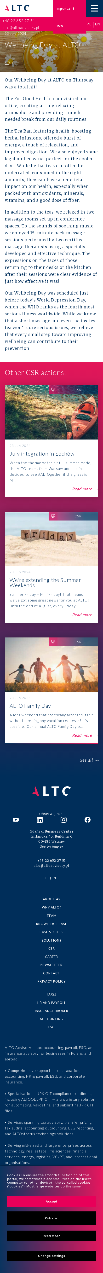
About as (51, 899)
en (98, 24)
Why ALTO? (51, 907)
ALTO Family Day (51, 690)
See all (86, 760)
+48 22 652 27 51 (18, 20)
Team (52, 916)
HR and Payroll (51, 1003)
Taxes (51, 994)
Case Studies (51, 932)
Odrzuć (51, 1218)
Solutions (51, 940)
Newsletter (51, 965)
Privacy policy (52, 981)
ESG (51, 1027)
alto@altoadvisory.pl (20, 27)
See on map (49, 847)
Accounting (51, 1019)
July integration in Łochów (51, 441)
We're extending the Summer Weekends (51, 567)
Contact (51, 973)
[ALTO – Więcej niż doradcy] (17, 8)
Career (51, 957)
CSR (51, 948)
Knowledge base (51, 924)
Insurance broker (51, 1011)
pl (89, 24)
